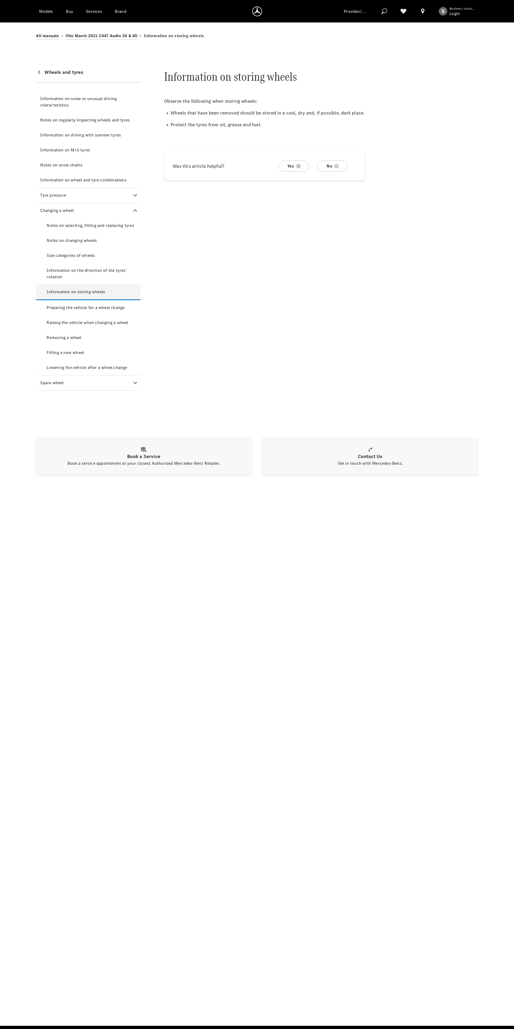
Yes (290, 166)
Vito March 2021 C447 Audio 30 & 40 (102, 36)
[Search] (384, 11)
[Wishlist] (403, 11)
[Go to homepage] (257, 11)
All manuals (47, 36)
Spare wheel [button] (51, 383)
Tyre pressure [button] (53, 195)
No (329, 166)
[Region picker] (422, 11)
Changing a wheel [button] (57, 210)
